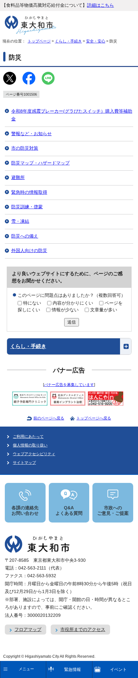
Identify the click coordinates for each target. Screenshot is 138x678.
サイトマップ (24, 462)
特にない (32, 303)
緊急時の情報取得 (29, 192)
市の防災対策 (24, 148)
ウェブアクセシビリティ (34, 454)
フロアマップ (27, 629)
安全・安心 (95, 41)
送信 (71, 322)
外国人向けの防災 (29, 250)
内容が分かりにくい (73, 303)
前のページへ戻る (48, 418)
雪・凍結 (20, 221)
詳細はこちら (100, 5)
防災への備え (24, 236)
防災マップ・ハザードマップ (40, 163)
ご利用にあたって (28, 436)
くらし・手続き (68, 41)
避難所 (18, 177)
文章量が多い (103, 309)
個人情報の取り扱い (30, 445)
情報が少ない (65, 309)
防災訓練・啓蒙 (27, 206)
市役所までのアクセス (82, 629)
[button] (69, 346)
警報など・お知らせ (31, 133)
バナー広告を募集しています (69, 384)
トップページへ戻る (93, 418)
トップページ (39, 41)
